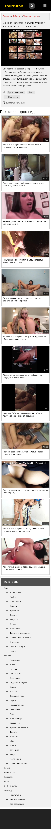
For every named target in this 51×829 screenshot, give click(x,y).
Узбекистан (9, 772)
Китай (6, 781)
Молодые (14, 736)
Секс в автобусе (17, 646)
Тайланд (8, 790)
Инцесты (14, 619)
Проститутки (15, 795)
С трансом (14, 642)
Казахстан (8, 777)
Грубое (13, 700)
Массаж (13, 691)
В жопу (13, 624)
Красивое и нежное (19, 727)
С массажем (15, 601)
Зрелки (13, 615)
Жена (12, 664)
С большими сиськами (20, 637)
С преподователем (18, 763)
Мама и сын (15, 759)
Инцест (13, 754)
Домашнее (15, 723)
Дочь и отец (15, 673)
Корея (7, 768)
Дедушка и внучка (18, 682)
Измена (13, 669)
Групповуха (15, 660)
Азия (31, 92)
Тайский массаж (17, 799)
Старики (13, 606)
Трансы (13, 745)
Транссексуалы (15, 92)
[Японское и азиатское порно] (15, 6)
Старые (13, 687)
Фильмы (13, 732)
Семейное (14, 750)
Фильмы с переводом (20, 633)
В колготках (15, 592)
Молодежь (15, 628)
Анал (12, 714)
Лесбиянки (15, 709)
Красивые (14, 610)
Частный (14, 651)
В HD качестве (12, 97)
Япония (7, 655)
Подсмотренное (17, 705)
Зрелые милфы (17, 696)
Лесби (13, 597)
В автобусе (15, 678)
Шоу (12, 741)
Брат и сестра (16, 718)
